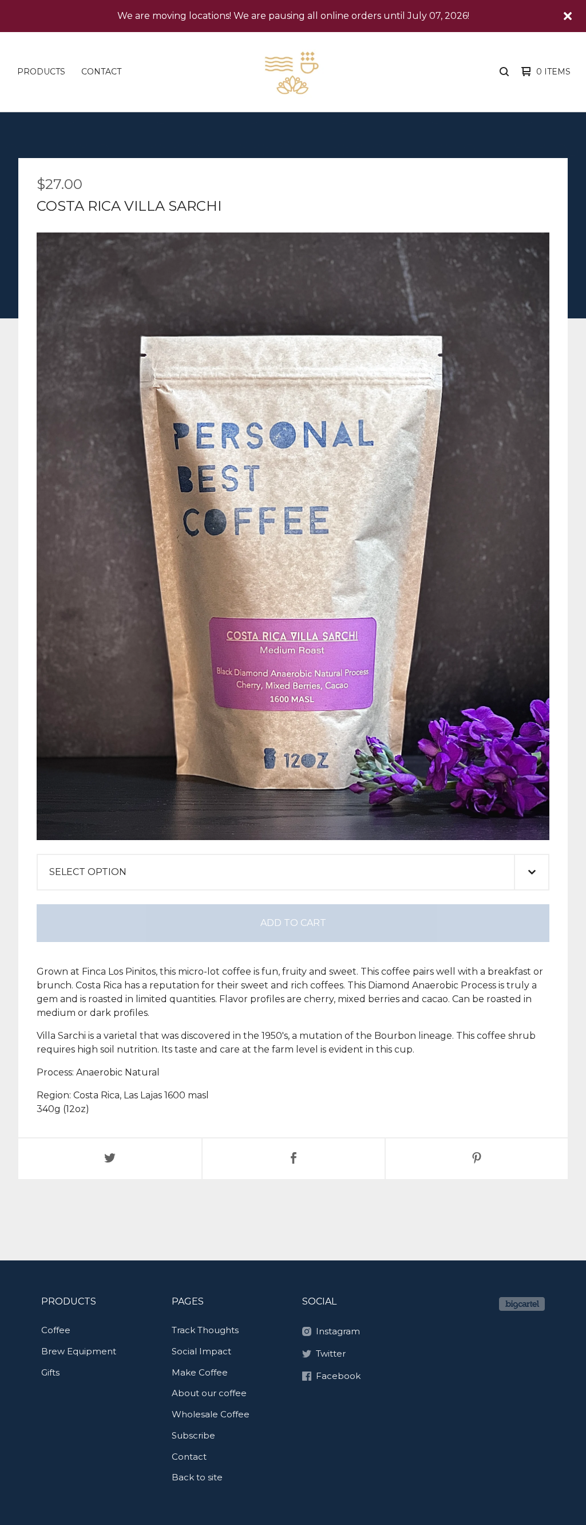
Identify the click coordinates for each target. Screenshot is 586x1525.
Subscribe (193, 1435)
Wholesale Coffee (211, 1414)
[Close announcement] (568, 16)
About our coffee (209, 1393)
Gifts (50, 1372)
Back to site (197, 1477)
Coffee (55, 1330)
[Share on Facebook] (294, 1158)
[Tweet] (109, 1158)
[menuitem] (41, 71)
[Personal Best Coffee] (292, 71)
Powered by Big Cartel (522, 1304)
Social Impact (201, 1351)
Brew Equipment (78, 1351)
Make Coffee (200, 1372)
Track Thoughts (205, 1330)
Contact (101, 71)
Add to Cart (293, 922)
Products (41, 71)
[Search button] (504, 71)
